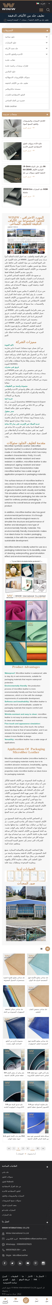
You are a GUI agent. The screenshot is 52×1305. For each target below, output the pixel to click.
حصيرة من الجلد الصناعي (15, 100)
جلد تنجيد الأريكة (11, 48)
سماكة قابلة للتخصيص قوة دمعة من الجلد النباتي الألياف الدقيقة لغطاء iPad (38, 1137)
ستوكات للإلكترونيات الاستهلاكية (17, 77)
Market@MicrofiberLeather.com (33, 1239)
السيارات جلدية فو (8, 1210)
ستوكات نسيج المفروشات (11, 1200)
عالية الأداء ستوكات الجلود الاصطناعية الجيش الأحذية (32, 145)
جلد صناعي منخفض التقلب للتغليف (38, 1010)
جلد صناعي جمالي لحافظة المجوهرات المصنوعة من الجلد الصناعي (14, 1010)
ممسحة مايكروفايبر (13, 89)
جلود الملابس (10, 71)
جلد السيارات (7, 1215)
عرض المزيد (27, 128)
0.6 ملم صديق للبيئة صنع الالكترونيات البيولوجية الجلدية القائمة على (14, 1106)
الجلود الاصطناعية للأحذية (11, 1191)
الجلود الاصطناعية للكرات (15, 94)
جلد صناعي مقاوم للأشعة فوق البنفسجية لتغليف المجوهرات (38, 1042)
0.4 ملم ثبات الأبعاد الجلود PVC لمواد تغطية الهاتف (14, 1137)
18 (38, 1148)
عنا (23, 1276)
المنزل (4, 1276)
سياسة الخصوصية (10, 1282)
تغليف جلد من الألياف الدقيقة (16, 83)
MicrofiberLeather (20, 1255)
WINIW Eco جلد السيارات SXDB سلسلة (35, 191)
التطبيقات (14, 1276)
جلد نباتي (5, 1172)
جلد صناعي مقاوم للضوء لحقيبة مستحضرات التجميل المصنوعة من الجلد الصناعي (14, 979)
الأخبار (30, 1276)
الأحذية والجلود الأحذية (14, 54)
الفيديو (5, 1279)
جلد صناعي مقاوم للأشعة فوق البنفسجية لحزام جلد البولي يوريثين (38, 979)
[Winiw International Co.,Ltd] (8, 6)
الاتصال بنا (40, 1276)
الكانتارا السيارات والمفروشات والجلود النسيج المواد (34, 123)
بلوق (13, 1279)
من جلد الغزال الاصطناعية (11, 1186)
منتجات (23, 20)
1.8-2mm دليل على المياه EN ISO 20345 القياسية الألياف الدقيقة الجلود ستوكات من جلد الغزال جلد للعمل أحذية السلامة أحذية (34, 170)
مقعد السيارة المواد (9, 1205)
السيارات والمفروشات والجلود (13, 1196)
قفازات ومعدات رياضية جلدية (16, 65)
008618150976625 (24, 1244)
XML (35, 1279)
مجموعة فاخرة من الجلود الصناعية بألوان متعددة (14, 1042)
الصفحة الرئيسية (12, 20)
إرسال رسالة (26, 1300)
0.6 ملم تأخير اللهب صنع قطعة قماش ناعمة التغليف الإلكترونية (38, 1074)
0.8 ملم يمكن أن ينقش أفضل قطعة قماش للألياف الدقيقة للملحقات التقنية (14, 1074)
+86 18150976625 (13, 1250)
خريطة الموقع (24, 1279)
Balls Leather (11, 106)
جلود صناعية (10, 36)
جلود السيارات (10, 42)
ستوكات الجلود (7, 1177)
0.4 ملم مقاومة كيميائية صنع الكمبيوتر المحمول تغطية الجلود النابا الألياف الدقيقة (38, 1106)
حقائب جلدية (10, 60)
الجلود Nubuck (7, 1181)
